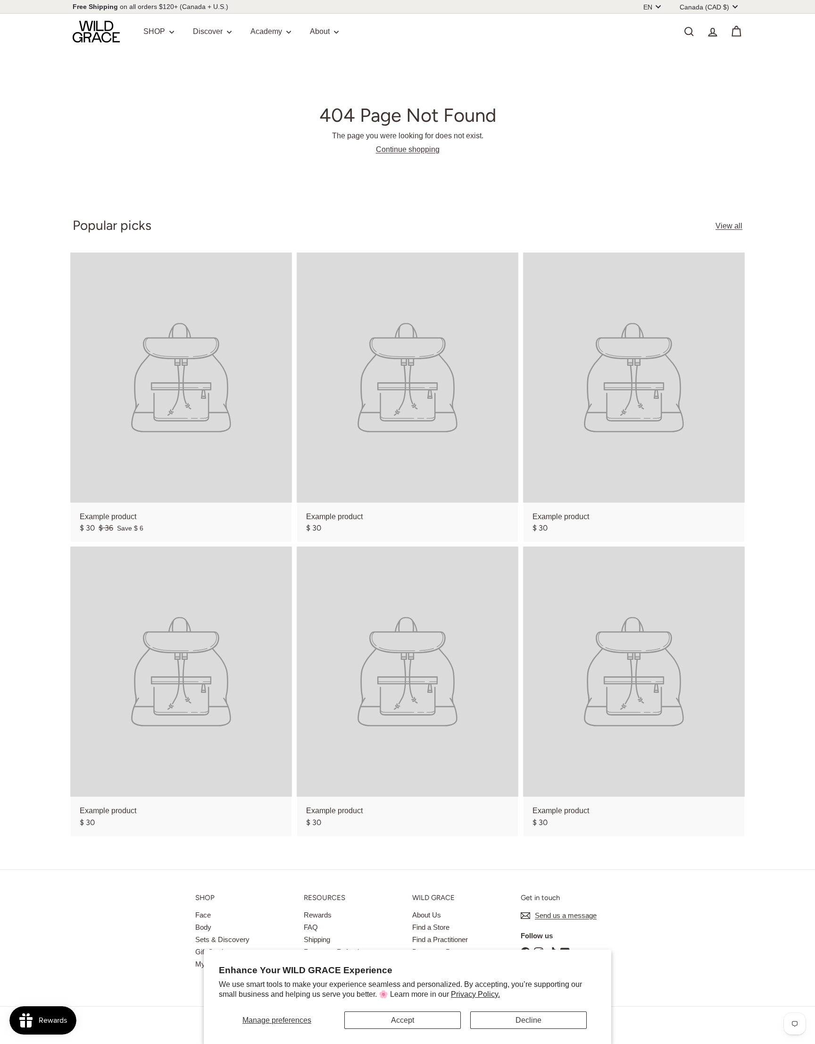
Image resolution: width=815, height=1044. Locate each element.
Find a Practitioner (440, 939)
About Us (426, 915)
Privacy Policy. (475, 994)
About (321, 31)
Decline (528, 1020)
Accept (402, 1020)
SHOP (155, 31)
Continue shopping (408, 149)
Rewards (318, 915)
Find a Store (430, 927)
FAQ (311, 927)
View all (728, 226)
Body (203, 927)
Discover (209, 31)
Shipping (317, 939)
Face (203, 915)
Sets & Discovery (222, 939)
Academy (267, 31)
